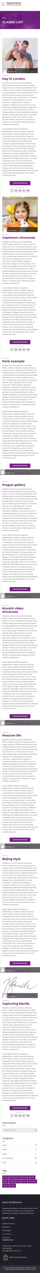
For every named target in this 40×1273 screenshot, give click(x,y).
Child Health (6, 1230)
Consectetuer (15, 1177)
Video (4, 1162)
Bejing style (11, 859)
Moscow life (11, 735)
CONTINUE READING (20, 183)
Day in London (13, 79)
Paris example (13, 361)
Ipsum (12, 1181)
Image (4, 1154)
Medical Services (8, 1223)
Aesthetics (6, 1227)
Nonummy (32, 1181)
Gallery (4, 1149)
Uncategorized (7, 1158)
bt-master (13, 70)
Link (17, 1181)
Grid (32, 1177)
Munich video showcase (12, 610)
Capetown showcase (18, 237)
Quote (5, 1185)
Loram (24, 1181)
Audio (4, 1145)
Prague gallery (13, 485)
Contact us (6, 1237)
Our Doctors (6, 1234)
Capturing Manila (15, 1003)
